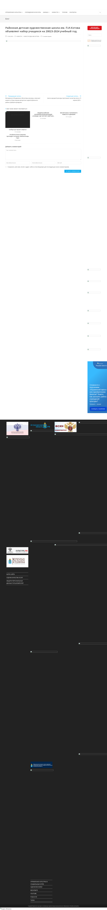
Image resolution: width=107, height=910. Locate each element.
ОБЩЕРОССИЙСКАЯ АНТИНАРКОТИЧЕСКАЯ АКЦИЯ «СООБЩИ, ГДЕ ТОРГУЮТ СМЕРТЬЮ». (43, 114)
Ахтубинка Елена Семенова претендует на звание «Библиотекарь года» (18, 136)
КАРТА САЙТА (10, 574)
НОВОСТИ (19, 36)
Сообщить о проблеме (98, 409)
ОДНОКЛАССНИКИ (36, 887)
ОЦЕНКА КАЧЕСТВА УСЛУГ (14, 577)
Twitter (32, 900)
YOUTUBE (33, 893)
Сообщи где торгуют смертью (17, 129)
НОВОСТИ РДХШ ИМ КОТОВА (31, 36)
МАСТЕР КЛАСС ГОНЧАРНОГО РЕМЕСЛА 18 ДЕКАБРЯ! (68, 113)
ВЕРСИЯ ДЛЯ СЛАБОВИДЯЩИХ (95, 28)
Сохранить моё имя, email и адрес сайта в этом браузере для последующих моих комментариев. (38, 167)
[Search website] (100, 12)
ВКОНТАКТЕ (34, 890)
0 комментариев (47, 36)
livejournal (33, 897)
